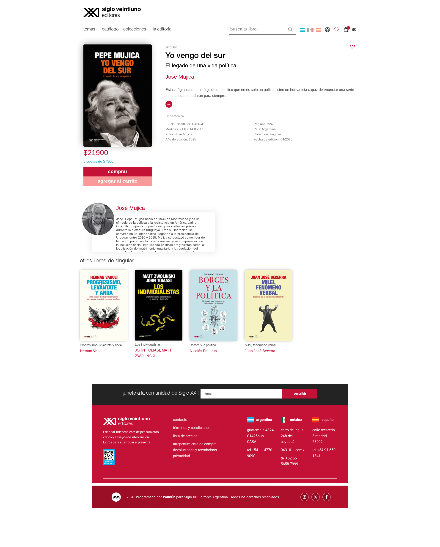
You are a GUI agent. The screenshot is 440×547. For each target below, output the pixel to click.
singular (171, 47)
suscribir (300, 393)
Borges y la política (203, 345)
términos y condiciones (191, 428)
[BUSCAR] (290, 29)
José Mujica (179, 77)
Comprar (117, 171)
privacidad (181, 456)
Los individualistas (148, 344)
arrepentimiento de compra (195, 444)
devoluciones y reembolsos (195, 450)
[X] (315, 497)
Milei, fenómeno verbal (260, 345)
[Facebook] (326, 497)
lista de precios (185, 436)
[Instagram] (304, 497)
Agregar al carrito (118, 181)
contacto (180, 420)
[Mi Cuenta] (327, 29)
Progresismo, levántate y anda (101, 345)
